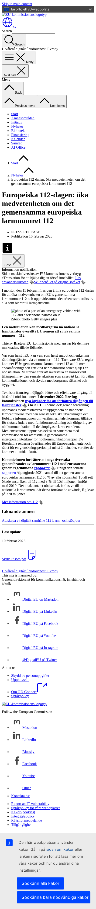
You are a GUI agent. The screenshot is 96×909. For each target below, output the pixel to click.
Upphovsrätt (20, 680)
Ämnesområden (22, 118)
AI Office (18, 147)
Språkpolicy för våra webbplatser (35, 808)
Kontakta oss (20, 796)
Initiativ (16, 122)
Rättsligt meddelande (26, 820)
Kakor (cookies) (23, 812)
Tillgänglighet (21, 825)
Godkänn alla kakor (40, 883)
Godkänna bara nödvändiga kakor (55, 897)
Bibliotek (18, 131)
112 (48, 520)
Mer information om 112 (20, 502)
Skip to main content (17, 4)
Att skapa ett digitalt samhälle (23, 520)
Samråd (16, 143)
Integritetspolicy (23, 816)
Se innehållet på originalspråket (57, 282)
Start (14, 114)
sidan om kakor (60, 849)
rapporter (42, 468)
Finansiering (20, 135)
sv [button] (14, 27)
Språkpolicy (20, 696)
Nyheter (17, 126)
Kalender (18, 139)
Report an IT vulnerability (30, 804)
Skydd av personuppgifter (30, 676)
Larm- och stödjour (66, 520)
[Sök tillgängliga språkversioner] (31, 282)
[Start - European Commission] (24, 14)
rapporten (9, 473)
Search (7, 31)
